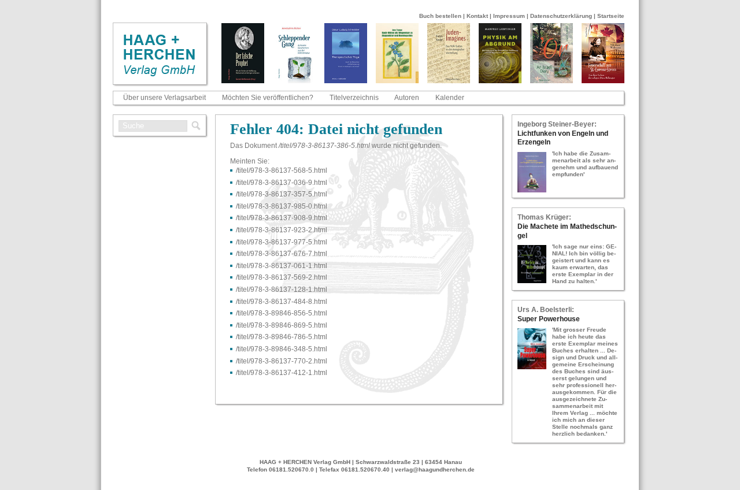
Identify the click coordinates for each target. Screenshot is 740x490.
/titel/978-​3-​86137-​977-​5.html (281, 242)
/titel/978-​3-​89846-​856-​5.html (281, 313)
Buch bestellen (440, 16)
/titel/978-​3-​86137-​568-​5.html (281, 170)
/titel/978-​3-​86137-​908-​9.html (281, 218)
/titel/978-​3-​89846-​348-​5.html (281, 349)
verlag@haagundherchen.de (435, 469)
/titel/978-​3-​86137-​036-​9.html (281, 183)
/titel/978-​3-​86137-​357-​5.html (281, 194)
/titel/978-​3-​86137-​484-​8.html (281, 302)
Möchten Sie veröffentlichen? (267, 98)
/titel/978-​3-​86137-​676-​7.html (281, 254)
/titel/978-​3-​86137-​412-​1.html (281, 373)
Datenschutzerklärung (561, 16)
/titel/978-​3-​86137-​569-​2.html (281, 277)
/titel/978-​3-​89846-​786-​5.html (281, 337)
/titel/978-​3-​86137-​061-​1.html (281, 266)
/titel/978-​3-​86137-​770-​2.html (281, 361)
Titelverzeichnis (354, 98)
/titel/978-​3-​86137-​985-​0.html (281, 206)
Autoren (406, 98)
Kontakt (477, 16)
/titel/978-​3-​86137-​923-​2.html (281, 230)
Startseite (610, 16)
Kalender (449, 98)
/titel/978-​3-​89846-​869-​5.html (281, 325)
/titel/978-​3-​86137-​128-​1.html (281, 289)
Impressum (509, 16)
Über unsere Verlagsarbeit (164, 98)
